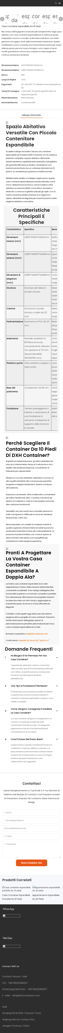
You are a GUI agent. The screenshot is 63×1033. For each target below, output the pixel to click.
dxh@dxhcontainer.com (37, 634)
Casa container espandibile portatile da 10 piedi (16, 897)
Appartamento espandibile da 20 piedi (45, 897)
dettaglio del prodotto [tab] (31, 115)
